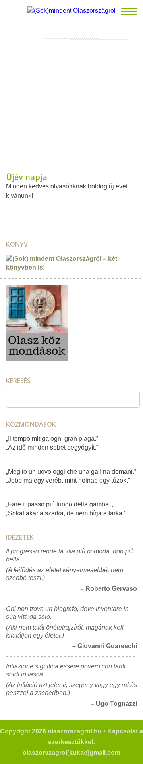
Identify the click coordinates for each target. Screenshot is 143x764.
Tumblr (26, 212)
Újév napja (26, 177)
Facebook (42, 212)
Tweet (17, 212)
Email (9, 212)
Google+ (34, 212)
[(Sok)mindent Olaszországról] (71, 10)
